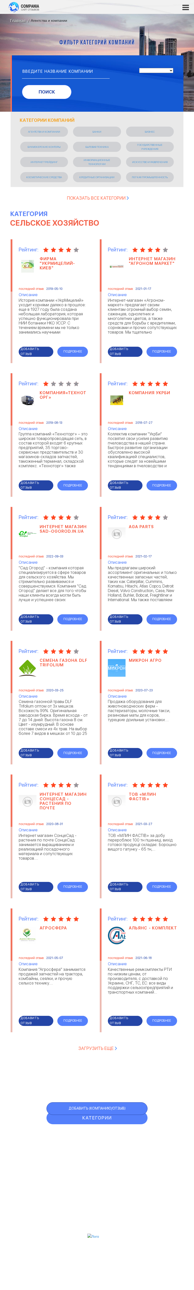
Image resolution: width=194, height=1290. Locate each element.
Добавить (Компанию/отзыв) (97, 1108)
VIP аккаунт (89, 1155)
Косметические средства (44, 177)
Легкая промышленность (150, 177)
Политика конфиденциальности (97, 1216)
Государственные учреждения (149, 146)
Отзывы (83, 1134)
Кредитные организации (96, 177)
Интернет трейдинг (44, 161)
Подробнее (72, 351)
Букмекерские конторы (44, 146)
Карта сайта (90, 1186)
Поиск (47, 92)
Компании (88, 1145)
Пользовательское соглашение (97, 1209)
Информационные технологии (97, 162)
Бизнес (150, 131)
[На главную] (24, 7)
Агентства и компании (44, 131)
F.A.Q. (78, 1176)
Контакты (97, 1203)
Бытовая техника (97, 146)
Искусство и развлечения (150, 161)
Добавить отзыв (29, 351)
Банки (96, 131)
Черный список (97, 1165)
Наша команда (97, 1222)
